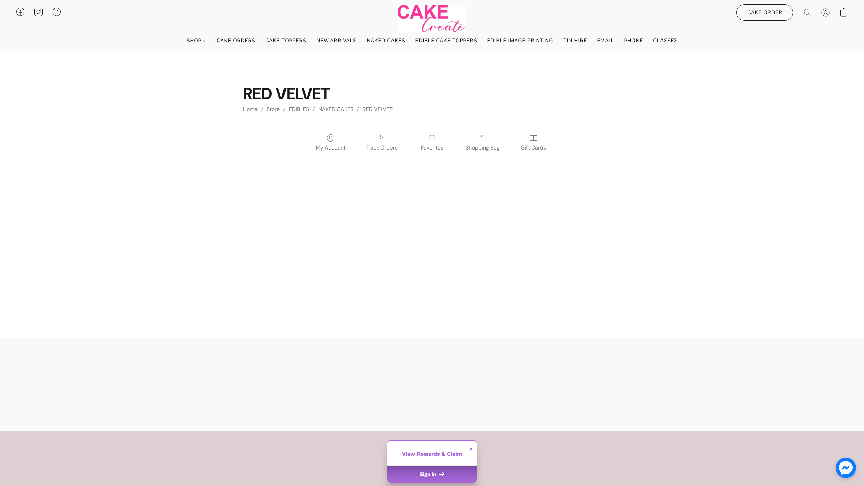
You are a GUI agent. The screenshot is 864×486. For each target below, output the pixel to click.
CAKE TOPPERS (285, 40)
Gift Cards (533, 147)
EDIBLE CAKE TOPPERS (446, 40)
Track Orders (382, 147)
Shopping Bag (483, 147)
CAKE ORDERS (236, 40)
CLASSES (665, 40)
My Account (331, 147)
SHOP (195, 40)
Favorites (432, 147)
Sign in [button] (428, 474)
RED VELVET (377, 109)
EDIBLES (299, 109)
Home (250, 109)
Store (273, 109)
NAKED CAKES (386, 40)
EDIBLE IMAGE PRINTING (520, 40)
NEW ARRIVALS (336, 40)
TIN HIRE (575, 40)
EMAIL (605, 40)
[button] (432, 18)
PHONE (633, 40)
